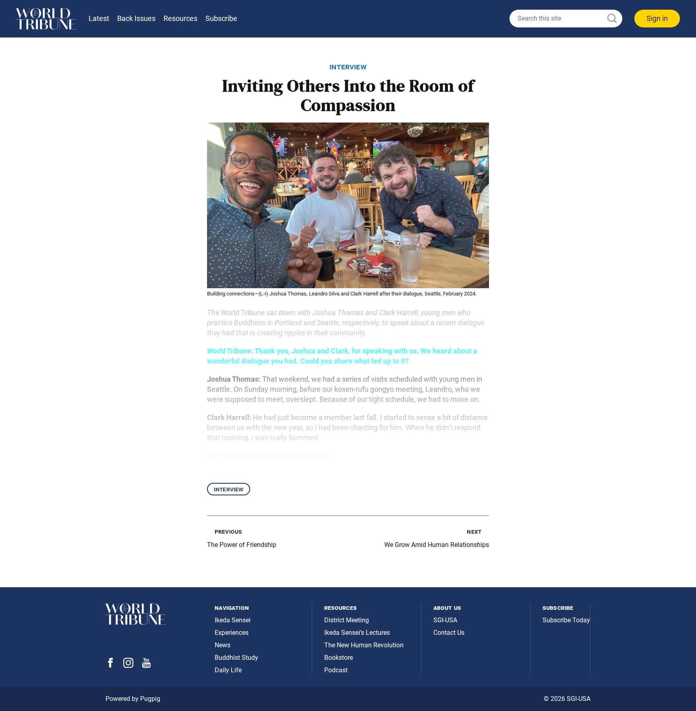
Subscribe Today (566, 620)
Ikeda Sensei (233, 620)
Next (474, 531)
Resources (180, 18)
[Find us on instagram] (128, 665)
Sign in (657, 18)
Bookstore (338, 657)
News (222, 645)
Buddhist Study (236, 657)
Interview (228, 489)
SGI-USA (445, 620)
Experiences (232, 632)
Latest (99, 18)
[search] (566, 18)
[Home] (46, 18)
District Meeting (346, 620)
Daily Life (228, 670)
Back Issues (136, 18)
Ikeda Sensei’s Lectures (357, 632)
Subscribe (221, 18)
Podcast (336, 670)
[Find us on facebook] (110, 665)
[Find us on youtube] (146, 665)
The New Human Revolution (364, 645)
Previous (228, 531)
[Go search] (611, 18)
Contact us (448, 632)
